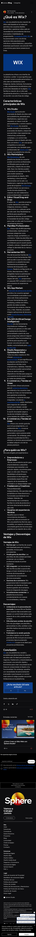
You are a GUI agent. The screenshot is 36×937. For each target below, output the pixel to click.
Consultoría (7, 831)
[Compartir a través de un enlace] (17, 704)
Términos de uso (9, 880)
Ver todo (30, 717)
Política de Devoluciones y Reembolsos (16, 886)
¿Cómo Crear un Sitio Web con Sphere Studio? (15, 742)
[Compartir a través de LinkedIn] (13, 704)
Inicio (5, 827)
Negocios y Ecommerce (11, 862)
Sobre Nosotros (9, 834)
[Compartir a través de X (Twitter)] (8, 704)
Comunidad (7, 840)
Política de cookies (10, 884)
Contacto (7, 847)
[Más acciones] (32, 12)
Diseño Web (8, 855)
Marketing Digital (9, 853)
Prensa (6, 845)
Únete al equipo (9, 843)
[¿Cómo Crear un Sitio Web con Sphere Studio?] (18, 729)
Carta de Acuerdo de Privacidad (14, 875)
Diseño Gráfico (8, 858)
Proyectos (7, 836)
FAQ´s (6, 869)
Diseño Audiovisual (10, 860)
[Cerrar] (33, 926)
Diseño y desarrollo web (10, 698)
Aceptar (26, 934)
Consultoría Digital (10, 864)
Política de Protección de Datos (14, 889)
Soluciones (7, 829)
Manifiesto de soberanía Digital (14, 877)
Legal (5, 873)
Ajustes (9, 934)
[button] (17, 3)
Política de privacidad (10, 882)
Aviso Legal (7, 893)
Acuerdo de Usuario (10, 891)
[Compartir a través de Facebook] (4, 704)
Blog (5, 838)
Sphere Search (8, 867)
